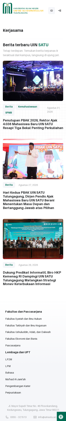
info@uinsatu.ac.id (48, 417)
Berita (9, 106)
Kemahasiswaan (27, 106)
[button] (61, 416)
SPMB (8, 112)
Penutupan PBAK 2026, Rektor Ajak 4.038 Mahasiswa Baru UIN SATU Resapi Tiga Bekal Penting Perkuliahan (33, 124)
